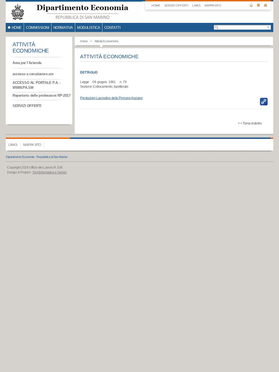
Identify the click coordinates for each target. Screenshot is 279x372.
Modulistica (88, 28)
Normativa (63, 28)
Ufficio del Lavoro (74, 11)
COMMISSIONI (37, 28)
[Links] (258, 3)
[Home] (251, 3)
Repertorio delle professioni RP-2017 (42, 95)
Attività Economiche (106, 41)
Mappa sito (213, 5)
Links (196, 5)
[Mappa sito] (265, 3)
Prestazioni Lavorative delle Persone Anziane (111, 98)
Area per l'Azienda (27, 63)
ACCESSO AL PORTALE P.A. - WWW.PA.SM (36, 85)
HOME (155, 5)
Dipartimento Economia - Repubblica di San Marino (37, 156)
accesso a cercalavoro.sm (33, 74)
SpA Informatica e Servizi (49, 172)
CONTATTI (112, 28)
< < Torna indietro (250, 123)
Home (83, 41)
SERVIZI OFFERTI (176, 5)
